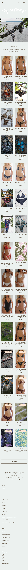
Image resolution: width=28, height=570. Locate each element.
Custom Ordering (6, 534)
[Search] (19, 2)
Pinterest (6, 560)
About (3, 531)
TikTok (6, 557)
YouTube (6, 563)
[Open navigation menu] (2, 2)
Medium (4, 505)
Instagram (6, 555)
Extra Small (5, 499)
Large (3, 508)
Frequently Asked (6, 537)
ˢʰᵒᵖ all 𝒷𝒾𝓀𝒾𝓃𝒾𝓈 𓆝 (14, 29)
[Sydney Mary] (14, 10)
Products (4, 491)
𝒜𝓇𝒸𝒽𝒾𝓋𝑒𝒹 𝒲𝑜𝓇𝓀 (5, 540)
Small (3, 502)
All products (14, 461)
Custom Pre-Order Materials (9, 517)
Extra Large (4, 511)
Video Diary (5, 543)
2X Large (4, 514)
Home (3, 488)
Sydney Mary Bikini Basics (8, 522)
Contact (4, 546)
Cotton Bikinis (5, 520)
